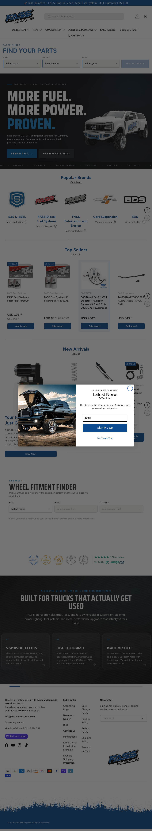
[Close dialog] (130, 388)
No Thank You (105, 438)
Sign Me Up (105, 427)
